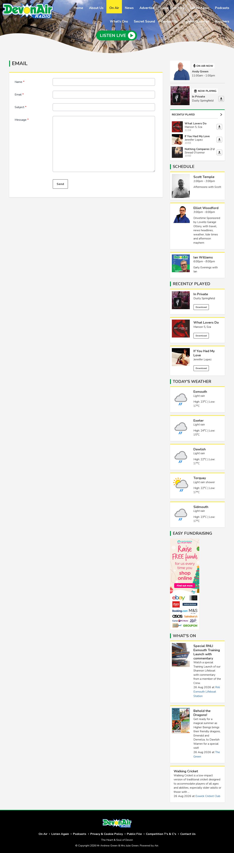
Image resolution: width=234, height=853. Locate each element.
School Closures (196, 21)
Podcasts (222, 8)
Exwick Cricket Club (207, 796)
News (129, 8)
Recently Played (183, 114)
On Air (114, 8)
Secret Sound (144, 21)
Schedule (183, 166)
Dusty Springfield (204, 298)
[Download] (221, 99)
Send (60, 184)
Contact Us (169, 21)
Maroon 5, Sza (202, 327)
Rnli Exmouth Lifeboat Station (206, 691)
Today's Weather (192, 381)
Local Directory (172, 8)
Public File (134, 834)
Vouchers (222, 21)
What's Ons (119, 21)
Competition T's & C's (161, 834)
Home (78, 8)
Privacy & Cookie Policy (106, 834)
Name (19, 82)
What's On (184, 636)
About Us (96, 8)
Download (201, 307)
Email (19, 95)
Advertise (147, 8)
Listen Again (199, 8)
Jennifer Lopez (202, 359)
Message (22, 120)
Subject (21, 107)
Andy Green (200, 71)
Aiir (156, 845)
